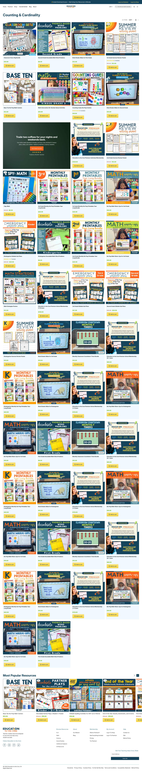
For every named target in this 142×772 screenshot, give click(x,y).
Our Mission (76, 732)
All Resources (60, 746)
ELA (57, 732)
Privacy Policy (78, 768)
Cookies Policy (87, 768)
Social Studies (60, 741)
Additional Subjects (61, 743)
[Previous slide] (134, 675)
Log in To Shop (110, 732)
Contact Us (126, 732)
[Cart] (137, 6)
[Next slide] (137, 675)
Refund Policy (127, 738)
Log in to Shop (135, 2)
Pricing (92, 738)
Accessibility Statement (124, 768)
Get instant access (37, 148)
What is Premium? (95, 732)
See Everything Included (96, 735)
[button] (131, 20)
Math (57, 735)
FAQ (124, 735)
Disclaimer (70, 768)
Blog (74, 735)
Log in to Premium (123, 2)
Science (58, 738)
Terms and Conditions (111, 768)
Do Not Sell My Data (97, 768)
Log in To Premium (111, 735)
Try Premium (93, 741)
